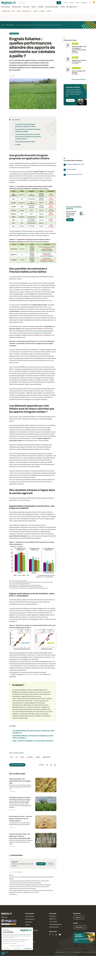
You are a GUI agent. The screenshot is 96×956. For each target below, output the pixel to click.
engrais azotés (42, 331)
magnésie (17, 294)
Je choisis (17, 948)
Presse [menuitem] (66, 2)
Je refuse (6, 948)
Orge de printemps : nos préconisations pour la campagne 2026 (20, 781)
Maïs (13, 11)
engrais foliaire (46, 757)
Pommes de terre (27, 11)
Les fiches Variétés (71, 169)
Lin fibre (35, 11)
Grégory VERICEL (13, 752)
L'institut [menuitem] (62, 6)
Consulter (70, 219)
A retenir (18, 144)
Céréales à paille (6, 11)
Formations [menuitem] (41, 6)
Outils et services (29, 919)
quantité (38, 757)
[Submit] (59, 2)
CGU (67, 952)
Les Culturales (53, 921)
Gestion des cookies (59, 952)
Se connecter (41, 863)
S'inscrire (50, 863)
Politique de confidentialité (89, 952)
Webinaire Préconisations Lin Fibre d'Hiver (79, 61)
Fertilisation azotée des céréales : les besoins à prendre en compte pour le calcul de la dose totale (20, 800)
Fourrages (41, 11)
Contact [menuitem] (77, 2)
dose (11, 757)
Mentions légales (77, 952)
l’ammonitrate (21, 613)
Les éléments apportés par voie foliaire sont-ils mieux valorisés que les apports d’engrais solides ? (28, 137)
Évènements (28, 922)
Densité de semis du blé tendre (74, 174)
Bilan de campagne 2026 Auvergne (78, 71)
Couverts (49, 11)
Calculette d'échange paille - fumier (75, 164)
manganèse (38, 378)
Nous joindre (79, 927)
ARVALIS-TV (52, 919)
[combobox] (39, 2)
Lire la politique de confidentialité (10, 943)
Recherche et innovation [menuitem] (52, 6)
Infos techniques (29, 916)
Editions (27, 924)
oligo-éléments (21, 233)
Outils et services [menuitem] (16, 6)
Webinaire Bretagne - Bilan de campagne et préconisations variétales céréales (79, 49)
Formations (52, 916)
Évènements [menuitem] (26, 6)
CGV (70, 952)
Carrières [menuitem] (71, 2)
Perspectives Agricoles (55, 924)
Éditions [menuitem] (33, 6)
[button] (3, 953)
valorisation (30, 757)
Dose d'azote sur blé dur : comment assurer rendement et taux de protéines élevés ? (20, 819)
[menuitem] (90, 3)
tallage (48, 349)
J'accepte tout (27, 948)
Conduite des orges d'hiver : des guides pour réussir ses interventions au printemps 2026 (19, 836)
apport (22, 757)
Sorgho (18, 11)
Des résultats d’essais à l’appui (25, 141)
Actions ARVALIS (54, 927)
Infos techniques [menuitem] (5, 6)
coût (17, 757)
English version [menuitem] (73, 6)
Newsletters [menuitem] (84, 2)
